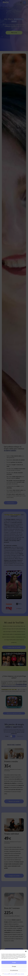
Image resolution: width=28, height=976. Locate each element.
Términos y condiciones (20, 973)
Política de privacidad (13, 973)
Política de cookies (6, 973)
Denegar (14, 966)
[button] (26, 951)
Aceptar (14, 962)
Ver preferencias (14, 970)
